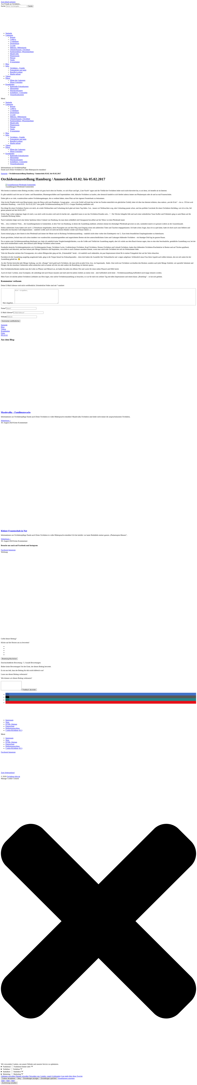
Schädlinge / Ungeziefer (18, 93)
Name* (3, 308)
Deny (19, 1078)
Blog (7, 64)
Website (4, 317)
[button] (98, 99)
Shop (7, 722)
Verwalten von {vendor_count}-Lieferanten (45, 1076)
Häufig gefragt (15, 74)
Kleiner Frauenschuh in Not (14, 531)
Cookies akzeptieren (8, 1078)
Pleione (12, 58)
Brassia (12, 37)
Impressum (9, 720)
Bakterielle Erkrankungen (19, 86)
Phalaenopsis (14, 56)
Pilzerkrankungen (16, 91)
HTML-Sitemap (11, 724)
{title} (3, 1081)
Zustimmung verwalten (9, 1083)
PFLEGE (4, 335)
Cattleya (13, 39)
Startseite (8, 33)
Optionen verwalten (8, 1076)
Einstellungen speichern (49, 1078)
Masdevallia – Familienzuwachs (16, 412)
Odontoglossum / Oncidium (20, 50)
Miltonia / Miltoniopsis (18, 48)
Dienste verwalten (22, 1076)
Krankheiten (9, 84)
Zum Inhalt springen (8, 2)
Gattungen (9, 35)
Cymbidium (14, 41)
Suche (3, 6)
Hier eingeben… (9, 303)
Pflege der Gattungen (17, 80)
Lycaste (13, 46)
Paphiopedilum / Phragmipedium (22, 52)
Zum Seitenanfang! (8, 773)
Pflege (7, 78)
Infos (7, 66)
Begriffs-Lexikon (16, 72)
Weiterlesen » (6, 421)
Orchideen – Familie (17, 68)
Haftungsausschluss (12, 728)
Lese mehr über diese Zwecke (72, 1076)
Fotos (3, 333)
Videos (7, 76)
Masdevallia (14, 54)
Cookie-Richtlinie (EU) (13, 730)
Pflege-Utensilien (16, 82)
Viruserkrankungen (17, 95)
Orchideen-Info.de (13, 776)
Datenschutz (9, 726)
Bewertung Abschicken (9, 659)
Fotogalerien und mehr (18, 70)
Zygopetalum (15, 62)
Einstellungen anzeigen (31, 1078)
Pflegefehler (14, 88)
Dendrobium (14, 43)
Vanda (12, 60)
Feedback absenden (29, 690)
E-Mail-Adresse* (7, 312)
